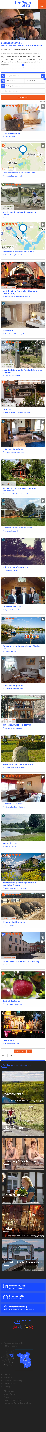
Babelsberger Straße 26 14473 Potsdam (13, 1344)
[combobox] (22, 76)
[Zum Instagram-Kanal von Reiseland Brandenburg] (25, 1328)
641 (11, 1056)
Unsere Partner (10, 1394)
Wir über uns (9, 1391)
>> (14, 1056)
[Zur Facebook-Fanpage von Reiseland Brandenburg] (20, 1328)
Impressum (8, 1378)
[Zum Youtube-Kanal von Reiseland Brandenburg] (31, 1328)
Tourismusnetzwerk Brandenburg (17, 1403)
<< (3, 1056)
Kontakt (7, 1375)
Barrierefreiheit (10, 1384)
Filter (29, 1051)
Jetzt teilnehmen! (23, 732)
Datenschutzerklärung (13, 1381)
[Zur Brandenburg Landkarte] (17, 1361)
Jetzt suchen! (23, 97)
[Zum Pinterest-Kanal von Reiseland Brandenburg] (15, 1328)
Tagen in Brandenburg (13, 1400)
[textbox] (14, 86)
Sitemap (7, 1387)
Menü (42, 6)
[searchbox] (17, 76)
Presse (6, 1397)
